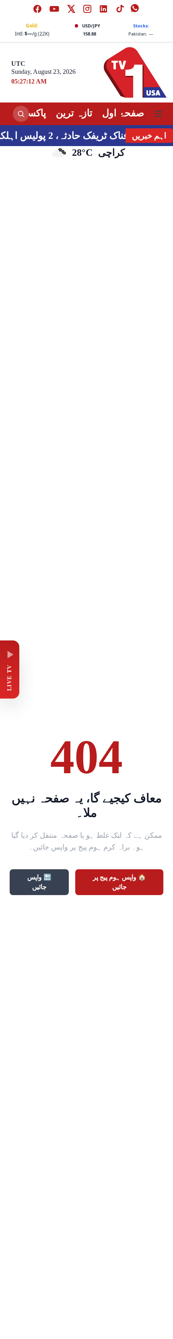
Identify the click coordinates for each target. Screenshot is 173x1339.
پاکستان (30, 113)
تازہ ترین (74, 113)
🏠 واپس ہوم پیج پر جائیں (119, 882)
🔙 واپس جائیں (39, 882)
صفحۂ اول (123, 113)
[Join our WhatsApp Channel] (135, 9)
